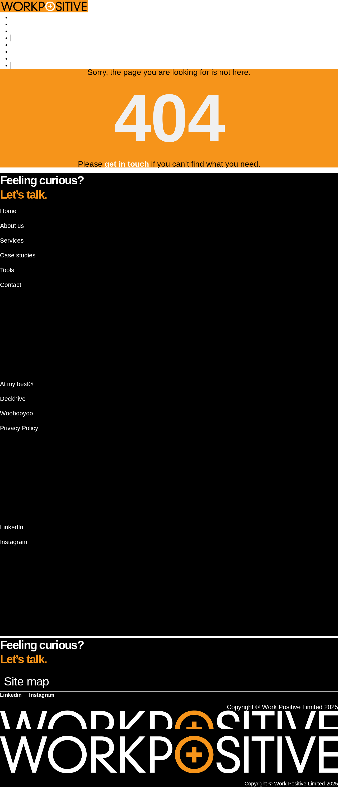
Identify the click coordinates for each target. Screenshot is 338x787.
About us (22, 17)
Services (21, 24)
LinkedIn (11, 527)
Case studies (18, 255)
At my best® (16, 384)
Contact (20, 38)
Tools (17, 31)
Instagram (13, 542)
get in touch (127, 164)
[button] (169, 681)
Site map (26, 681)
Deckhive (13, 398)
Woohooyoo (16, 413)
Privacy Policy (19, 428)
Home (8, 211)
